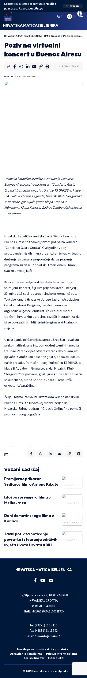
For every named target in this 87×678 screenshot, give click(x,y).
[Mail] (51, 580)
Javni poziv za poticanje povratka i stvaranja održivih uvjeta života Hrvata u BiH (30, 539)
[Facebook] (35, 580)
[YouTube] (42, 580)
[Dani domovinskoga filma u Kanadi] (72, 519)
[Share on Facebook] (15, 66)
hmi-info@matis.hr (48, 636)
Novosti (10, 76)
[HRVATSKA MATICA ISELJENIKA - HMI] (8, 16)
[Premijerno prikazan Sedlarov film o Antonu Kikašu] (72, 482)
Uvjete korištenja (31, 8)
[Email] (34, 66)
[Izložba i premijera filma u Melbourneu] (72, 500)
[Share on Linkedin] (28, 66)
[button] (73, 6)
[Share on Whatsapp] (21, 66)
